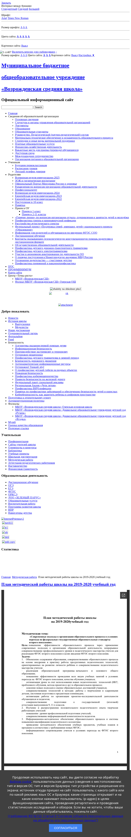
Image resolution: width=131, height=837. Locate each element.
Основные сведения (26, 119)
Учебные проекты (18, 453)
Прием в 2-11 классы (34, 214)
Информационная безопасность (33, 348)
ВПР (11, 509)
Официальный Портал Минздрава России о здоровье (46, 183)
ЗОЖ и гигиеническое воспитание (35, 180)
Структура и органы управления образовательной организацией (52, 122)
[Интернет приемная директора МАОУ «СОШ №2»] (12, 518)
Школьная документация (22, 456)
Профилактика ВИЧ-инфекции (33, 388)
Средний (23, 8)
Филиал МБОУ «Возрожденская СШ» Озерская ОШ (45, 281)
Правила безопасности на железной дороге (40, 379)
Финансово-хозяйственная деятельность (38, 147)
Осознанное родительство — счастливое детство (43, 260)
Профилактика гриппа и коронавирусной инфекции (45, 220)
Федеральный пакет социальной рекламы (39, 382)
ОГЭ (11, 485)
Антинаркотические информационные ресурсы (42, 364)
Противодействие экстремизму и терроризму (41, 351)
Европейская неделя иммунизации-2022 (38, 199)
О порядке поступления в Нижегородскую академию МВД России (54, 257)
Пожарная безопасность (29, 373)
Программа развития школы (24, 506)
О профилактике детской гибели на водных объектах (46, 370)
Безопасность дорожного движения (35, 360)
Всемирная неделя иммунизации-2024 (37, 192)
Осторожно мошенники (29, 354)
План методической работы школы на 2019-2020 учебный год (58, 584)
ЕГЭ (10, 488)
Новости (13, 318)
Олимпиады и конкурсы (22, 447)
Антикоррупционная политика (26, 400)
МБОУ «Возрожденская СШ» (32, 278)
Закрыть (6, 2)
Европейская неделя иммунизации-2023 (38, 196)
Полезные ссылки (18, 428)
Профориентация (18, 441)
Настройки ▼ (86, 55)
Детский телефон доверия (30, 171)
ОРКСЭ (12, 494)
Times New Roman (18, 18)
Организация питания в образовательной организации (47, 159)
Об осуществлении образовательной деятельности (44, 245)
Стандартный (9, 8)
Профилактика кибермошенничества (36, 376)
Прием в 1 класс (31, 211)
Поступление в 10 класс (29, 202)
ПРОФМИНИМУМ (19, 269)
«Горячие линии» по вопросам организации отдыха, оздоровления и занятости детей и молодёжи (72, 217)
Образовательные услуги (22, 500)
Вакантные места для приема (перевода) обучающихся (46, 150)
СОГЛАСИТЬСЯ (65, 828)
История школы (17, 321)
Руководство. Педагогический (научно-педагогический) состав (52, 134)
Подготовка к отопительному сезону (29, 397)
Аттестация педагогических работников (31, 462)
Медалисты (21, 327)
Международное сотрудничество (34, 156)
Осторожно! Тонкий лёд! (29, 367)
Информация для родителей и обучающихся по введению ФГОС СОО (56, 232)
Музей (12, 422)
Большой (34, 8)
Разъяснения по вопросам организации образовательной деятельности (56, 186)
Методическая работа (20, 459)
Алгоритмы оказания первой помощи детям (40, 345)
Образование (22, 128)
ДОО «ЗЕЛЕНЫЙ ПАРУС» (24, 497)
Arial (4, 18)
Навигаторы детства (20, 512)
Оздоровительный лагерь (23, 333)
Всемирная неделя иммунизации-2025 (37, 177)
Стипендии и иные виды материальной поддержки (45, 140)
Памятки (20, 205)
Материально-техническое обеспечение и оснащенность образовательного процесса (64, 137)
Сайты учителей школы (22, 444)
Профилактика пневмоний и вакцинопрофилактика (45, 263)
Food (11, 339)
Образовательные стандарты (31, 131)
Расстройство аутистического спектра (37, 223)
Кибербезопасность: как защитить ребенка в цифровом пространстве (55, 394)
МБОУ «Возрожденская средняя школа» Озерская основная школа (53, 406)
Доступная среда (24, 153)
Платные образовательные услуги (35, 143)
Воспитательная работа (21, 503)
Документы (21, 125)
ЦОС (11, 266)
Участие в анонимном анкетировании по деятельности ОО (49, 254)
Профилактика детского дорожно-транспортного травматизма (51, 248)
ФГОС (12, 491)
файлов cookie (20, 781)
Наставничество (17, 465)
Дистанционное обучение (30, 235)
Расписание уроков (26, 168)
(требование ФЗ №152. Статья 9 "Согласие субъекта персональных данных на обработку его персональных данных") (65, 818)
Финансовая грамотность (23, 469)
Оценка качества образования (25, 425)
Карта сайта (15, 272)
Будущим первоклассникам (31, 165)
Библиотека (15, 450)
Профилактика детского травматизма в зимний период (47, 357)
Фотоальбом (15, 336)
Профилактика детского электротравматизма (41, 251)
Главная (12, 113)
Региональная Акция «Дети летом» (35, 385)
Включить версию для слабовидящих (33, 51)
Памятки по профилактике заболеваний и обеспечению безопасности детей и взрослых (66, 391)
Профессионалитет (26, 189)
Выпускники (22, 324)
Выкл (24, 45)
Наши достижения (19, 330)
